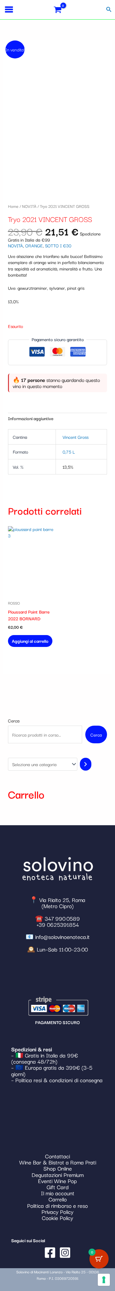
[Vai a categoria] (85, 764)
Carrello (58, 1199)
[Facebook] (50, 1253)
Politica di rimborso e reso (57, 1205)
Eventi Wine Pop (57, 1181)
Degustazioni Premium (58, 1175)
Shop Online (57, 1168)
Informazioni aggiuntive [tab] (30, 418)
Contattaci (57, 1156)
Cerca (13, 720)
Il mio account (57, 1193)
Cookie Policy (57, 1218)
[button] (109, 9)
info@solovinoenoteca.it (62, 936)
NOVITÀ (29, 206)
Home (13, 206)
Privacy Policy (57, 1211)
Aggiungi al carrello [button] (30, 640)
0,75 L (69, 451)
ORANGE (34, 245)
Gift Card (58, 1187)
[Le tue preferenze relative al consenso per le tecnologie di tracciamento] (104, 1280)
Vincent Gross (75, 436)
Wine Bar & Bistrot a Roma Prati (57, 1162)
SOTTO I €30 (58, 245)
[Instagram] (65, 1253)
